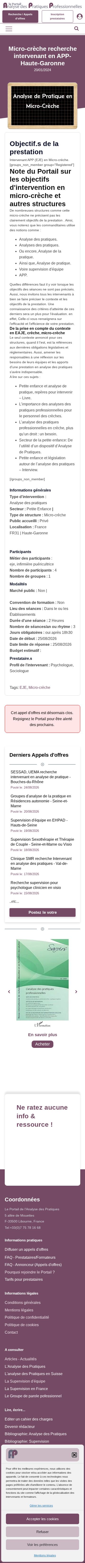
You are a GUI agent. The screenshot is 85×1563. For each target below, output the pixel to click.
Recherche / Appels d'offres (20, 16)
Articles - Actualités (21, 1359)
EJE (23, 688)
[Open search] (76, 28)
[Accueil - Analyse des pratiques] (42, 5)
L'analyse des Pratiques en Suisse (34, 1374)
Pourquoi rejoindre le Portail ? (30, 1272)
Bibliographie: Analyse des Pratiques (36, 1434)
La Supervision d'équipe (25, 1381)
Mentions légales (45, 1555)
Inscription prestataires (57, 16)
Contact (11, 1332)
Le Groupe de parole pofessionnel (33, 1396)
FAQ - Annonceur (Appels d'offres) (33, 1265)
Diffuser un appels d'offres (26, 1249)
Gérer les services (41, 1505)
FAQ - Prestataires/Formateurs (30, 1257)
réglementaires (21, 352)
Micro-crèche (39, 688)
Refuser (42, 1532)
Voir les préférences (42, 1545)
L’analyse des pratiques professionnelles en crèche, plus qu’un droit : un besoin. (46, 428)
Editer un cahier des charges (29, 1419)
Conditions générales (23, 1303)
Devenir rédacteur (20, 1427)
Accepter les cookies (42, 1519)
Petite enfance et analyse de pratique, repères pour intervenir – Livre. (45, 392)
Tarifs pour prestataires (24, 1279)
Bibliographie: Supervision (27, 1441)
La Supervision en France (26, 1389)
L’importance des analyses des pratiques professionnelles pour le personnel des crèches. (45, 410)
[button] (74, 1455)
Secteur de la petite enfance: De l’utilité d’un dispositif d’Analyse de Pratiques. (46, 446)
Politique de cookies (22, 1325)
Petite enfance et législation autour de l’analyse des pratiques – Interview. (47, 464)
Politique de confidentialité (27, 1317)
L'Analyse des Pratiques (25, 1367)
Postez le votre (43, 912)
